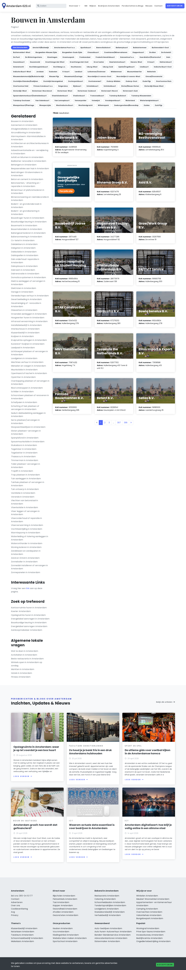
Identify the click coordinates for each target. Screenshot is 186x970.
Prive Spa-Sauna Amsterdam (150, 931)
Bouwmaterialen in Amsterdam (26, 229)
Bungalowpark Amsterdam (149, 918)
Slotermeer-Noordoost (42, 91)
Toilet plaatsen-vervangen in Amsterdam (25, 466)
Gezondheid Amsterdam (65, 908)
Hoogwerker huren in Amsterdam (27, 317)
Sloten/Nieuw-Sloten (130, 86)
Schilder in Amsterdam (22, 391)
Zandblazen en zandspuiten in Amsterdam (25, 552)
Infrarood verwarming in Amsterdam (29, 321)
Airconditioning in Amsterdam (25, 132)
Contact (158, 6)
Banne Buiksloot (103, 47)
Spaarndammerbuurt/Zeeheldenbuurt (30, 96)
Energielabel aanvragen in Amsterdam (30, 618)
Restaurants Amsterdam (107, 895)
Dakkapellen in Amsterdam (24, 255)
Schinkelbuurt (110, 86)
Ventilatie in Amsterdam (23, 493)
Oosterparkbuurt (75, 81)
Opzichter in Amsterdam (23, 377)
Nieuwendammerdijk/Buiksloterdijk (28, 76)
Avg (13, 911)
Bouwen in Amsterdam (22, 121)
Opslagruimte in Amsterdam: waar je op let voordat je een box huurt (36, 748)
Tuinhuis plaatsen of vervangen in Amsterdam (27, 484)
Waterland (130, 100)
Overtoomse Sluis (163, 81)
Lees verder (21, 776)
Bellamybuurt (122, 47)
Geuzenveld (35, 62)
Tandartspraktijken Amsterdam (110, 905)
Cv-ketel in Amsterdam (23, 240)
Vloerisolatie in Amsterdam (24, 507)
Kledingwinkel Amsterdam (66, 934)
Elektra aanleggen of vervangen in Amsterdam (28, 283)
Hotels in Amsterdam (21, 673)
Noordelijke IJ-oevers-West (128, 76)
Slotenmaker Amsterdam (107, 941)
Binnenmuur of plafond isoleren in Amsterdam (27, 192)
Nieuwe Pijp (54, 76)
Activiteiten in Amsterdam (24, 654)
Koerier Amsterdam (21, 611)
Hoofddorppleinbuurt (38, 67)
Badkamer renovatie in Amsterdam (28, 161)
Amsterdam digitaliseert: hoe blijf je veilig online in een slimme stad (148, 826)
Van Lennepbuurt (62, 100)
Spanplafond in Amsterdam (24, 437)
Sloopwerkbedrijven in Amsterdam (28, 427)
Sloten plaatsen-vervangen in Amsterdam (26, 432)
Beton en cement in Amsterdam (27, 179)
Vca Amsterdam (61, 931)
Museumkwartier (134, 72)
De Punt (16, 57)
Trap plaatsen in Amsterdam (25, 474)
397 (119, 422)
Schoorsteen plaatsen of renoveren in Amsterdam (30, 397)
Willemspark (103, 105)
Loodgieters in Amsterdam (24, 358)
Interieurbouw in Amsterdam (25, 328)
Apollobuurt (85, 47)
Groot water (99, 62)
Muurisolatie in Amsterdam (24, 369)
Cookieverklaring (19, 908)
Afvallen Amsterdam (63, 911)
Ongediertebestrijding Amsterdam (153, 941)
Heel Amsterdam (20, 47)
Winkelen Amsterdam (147, 895)
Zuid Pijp (158, 105)
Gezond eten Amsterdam (65, 915)
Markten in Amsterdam (22, 669)
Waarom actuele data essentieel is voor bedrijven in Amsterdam (92, 826)
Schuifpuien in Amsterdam (24, 402)
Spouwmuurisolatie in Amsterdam (27, 441)
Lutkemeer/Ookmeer (97, 72)
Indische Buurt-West (22, 72)
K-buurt (66, 72)
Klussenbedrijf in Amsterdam (25, 332)
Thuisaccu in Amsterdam (23, 456)
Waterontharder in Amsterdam (26, 543)
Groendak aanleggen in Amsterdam (29, 313)
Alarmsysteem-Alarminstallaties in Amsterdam (28, 138)
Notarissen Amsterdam (22, 931)
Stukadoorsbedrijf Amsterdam (110, 911)
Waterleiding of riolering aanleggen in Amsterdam (29, 538)
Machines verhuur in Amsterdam (27, 362)
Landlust (78, 72)
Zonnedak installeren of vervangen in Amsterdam (29, 567)
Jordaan (40, 72)
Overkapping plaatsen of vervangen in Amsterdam (30, 382)
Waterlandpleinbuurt (149, 100)
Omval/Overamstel (154, 76)
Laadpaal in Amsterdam (23, 347)
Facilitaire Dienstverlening (86, 746)
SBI (85, 6)
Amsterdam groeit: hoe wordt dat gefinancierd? (35, 826)
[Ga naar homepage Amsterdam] (17, 6)
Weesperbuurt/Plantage (23, 105)
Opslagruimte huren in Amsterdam (28, 615)
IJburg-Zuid (108, 67)
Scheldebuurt (92, 86)
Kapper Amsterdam (63, 905)
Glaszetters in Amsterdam (24, 310)
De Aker (152, 52)
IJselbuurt (144, 67)
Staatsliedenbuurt (60, 96)
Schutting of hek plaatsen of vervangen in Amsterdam (25, 408)
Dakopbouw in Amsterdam (24, 266)
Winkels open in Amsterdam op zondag (26, 664)
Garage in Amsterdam (22, 291)
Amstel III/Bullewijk (41, 47)
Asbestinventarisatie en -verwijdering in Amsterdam (29, 152)
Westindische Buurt (64, 105)
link (27, 588)
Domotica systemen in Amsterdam (28, 277)
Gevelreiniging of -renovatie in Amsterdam (26, 305)
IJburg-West (92, 67)
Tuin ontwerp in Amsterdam (25, 489)
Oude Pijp (146, 81)
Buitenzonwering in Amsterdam (26, 236)
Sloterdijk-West (20, 91)
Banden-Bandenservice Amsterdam (113, 934)
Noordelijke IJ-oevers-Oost (99, 76)
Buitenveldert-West (21, 52)
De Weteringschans (33, 57)
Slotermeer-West (64, 91)
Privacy (14, 915)
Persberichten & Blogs (132, 6)
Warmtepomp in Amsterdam (25, 532)
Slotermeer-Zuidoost (87, 91)
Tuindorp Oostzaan (21, 100)
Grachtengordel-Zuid (79, 62)
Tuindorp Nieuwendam (141, 96)
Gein (168, 57)
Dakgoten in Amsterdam (23, 247)
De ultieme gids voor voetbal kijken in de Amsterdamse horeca (147, 751)
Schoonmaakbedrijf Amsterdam (27, 938)
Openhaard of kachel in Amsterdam (29, 373)
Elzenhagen (52, 57)
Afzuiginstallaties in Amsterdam (26, 128)
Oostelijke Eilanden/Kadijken (25, 81)
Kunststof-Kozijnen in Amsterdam (27, 343)
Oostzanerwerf (94, 81)
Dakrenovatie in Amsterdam (25, 273)
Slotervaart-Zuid (130, 91)
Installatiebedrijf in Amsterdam (26, 325)
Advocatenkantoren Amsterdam (111, 938)
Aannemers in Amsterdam (24, 125)
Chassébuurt (93, 52)
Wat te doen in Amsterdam (24, 651)
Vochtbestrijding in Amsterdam (26, 528)
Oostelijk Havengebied (53, 81)
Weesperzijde (45, 105)
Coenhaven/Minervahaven (115, 52)
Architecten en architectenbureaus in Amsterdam (30, 145)
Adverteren (175, 6)
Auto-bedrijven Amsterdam (108, 928)
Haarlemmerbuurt (117, 62)
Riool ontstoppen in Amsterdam (27, 387)
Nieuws (148, 6)
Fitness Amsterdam (20, 676)
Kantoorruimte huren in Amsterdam (29, 607)
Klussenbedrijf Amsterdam (24, 928)
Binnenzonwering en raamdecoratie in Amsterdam (30, 199)
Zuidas (147, 105)
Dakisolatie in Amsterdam (24, 251)
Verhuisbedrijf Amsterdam (108, 915)
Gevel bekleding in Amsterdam (26, 299)
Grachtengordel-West (54, 62)
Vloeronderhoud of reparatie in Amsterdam (26, 520)
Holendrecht (18, 67)
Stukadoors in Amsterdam (24, 445)
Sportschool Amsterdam (65, 941)
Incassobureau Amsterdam (149, 934)
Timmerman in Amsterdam (24, 460)
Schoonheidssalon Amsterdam (110, 902)
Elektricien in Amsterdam (23, 288)
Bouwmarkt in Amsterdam (24, 225)
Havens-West (136, 62)
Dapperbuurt (138, 52)
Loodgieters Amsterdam (107, 908)
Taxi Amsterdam (61, 902)
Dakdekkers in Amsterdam (24, 244)
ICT (71, 820)
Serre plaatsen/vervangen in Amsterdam (25, 422)
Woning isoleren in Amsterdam (26, 547)
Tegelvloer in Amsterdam (23, 449)
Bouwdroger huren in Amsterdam (27, 217)
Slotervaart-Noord (109, 91)
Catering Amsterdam (105, 899)
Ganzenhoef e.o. (127, 57)
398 (125, 422)
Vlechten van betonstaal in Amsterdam (24, 502)
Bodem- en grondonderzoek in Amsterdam (26, 206)
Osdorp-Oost (131, 81)
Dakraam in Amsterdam (23, 269)
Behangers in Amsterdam (23, 164)
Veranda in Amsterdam (22, 496)
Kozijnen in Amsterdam (22, 336)
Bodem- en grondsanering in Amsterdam (25, 212)
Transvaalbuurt (97, 96)
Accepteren (165, 965)
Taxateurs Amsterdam (22, 934)
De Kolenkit (166, 52)
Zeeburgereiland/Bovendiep (126, 105)
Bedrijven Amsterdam (109, 6)
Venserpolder (80, 100)
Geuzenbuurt (19, 62)
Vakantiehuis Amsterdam (148, 915)
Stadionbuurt (79, 96)
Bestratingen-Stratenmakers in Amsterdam (26, 174)
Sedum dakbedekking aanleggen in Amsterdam (28, 415)
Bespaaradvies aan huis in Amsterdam (30, 168)
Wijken (92, 6)
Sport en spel (133, 746)
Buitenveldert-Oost (160, 47)
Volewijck (96, 100)
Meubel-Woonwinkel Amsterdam (152, 899)
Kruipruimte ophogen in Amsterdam (29, 340)
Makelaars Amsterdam (22, 941)
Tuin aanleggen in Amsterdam (26, 478)
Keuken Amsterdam (63, 928)
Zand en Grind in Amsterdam (25, 557)
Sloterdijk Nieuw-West (153, 86)
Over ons (15, 905)
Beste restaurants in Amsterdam (27, 658)
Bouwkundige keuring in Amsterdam (29, 221)
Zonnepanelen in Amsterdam (25, 572)
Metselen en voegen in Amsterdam (28, 365)
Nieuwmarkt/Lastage (73, 76)
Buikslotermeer (140, 47)
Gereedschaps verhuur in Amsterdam (30, 295)
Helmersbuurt (166, 62)
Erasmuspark (68, 57)
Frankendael (84, 57)
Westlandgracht (85, 105)
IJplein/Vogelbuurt (126, 67)
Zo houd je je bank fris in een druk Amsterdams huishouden (90, 751)
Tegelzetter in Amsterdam (24, 452)
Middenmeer (116, 72)
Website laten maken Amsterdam (70, 938)
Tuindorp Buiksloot (117, 96)
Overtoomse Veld (20, 86)
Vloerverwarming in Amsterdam (27, 525)
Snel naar (73, 6)
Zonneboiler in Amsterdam (24, 561)
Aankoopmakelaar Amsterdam (26, 630)
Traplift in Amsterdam (22, 470)
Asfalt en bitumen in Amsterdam (27, 157)
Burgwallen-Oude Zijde (72, 52)
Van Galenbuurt (42, 100)
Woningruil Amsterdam (147, 928)
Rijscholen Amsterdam (64, 895)
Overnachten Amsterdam (149, 911)
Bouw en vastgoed (25, 820)
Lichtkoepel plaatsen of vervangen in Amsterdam (29, 353)
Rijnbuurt (77, 86)
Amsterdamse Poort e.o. (64, 47)
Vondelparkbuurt (112, 100)
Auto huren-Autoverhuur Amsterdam (113, 931)
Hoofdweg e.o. (59, 67)
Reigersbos (63, 86)
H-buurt (150, 62)
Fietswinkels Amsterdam (65, 899)
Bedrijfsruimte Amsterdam (149, 938)
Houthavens (76, 67)
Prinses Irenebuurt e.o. (43, 86)
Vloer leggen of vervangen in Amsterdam (25, 513)
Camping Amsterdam (147, 908)
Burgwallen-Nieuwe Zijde (46, 52)
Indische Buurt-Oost (163, 67)
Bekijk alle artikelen (164, 702)
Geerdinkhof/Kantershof (150, 57)
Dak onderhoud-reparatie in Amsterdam (25, 261)
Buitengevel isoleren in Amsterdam (28, 233)
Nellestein (151, 72)
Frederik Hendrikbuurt (105, 57)
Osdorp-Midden (113, 81)
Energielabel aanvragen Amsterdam (29, 626)
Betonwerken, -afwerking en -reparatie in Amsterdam (26, 184)
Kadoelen (53, 72)
